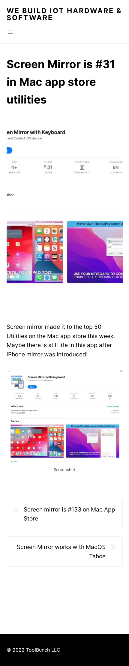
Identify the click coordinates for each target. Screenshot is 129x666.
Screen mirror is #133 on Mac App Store (69, 514)
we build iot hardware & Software (64, 14)
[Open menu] (10, 32)
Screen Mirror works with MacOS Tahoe (61, 551)
